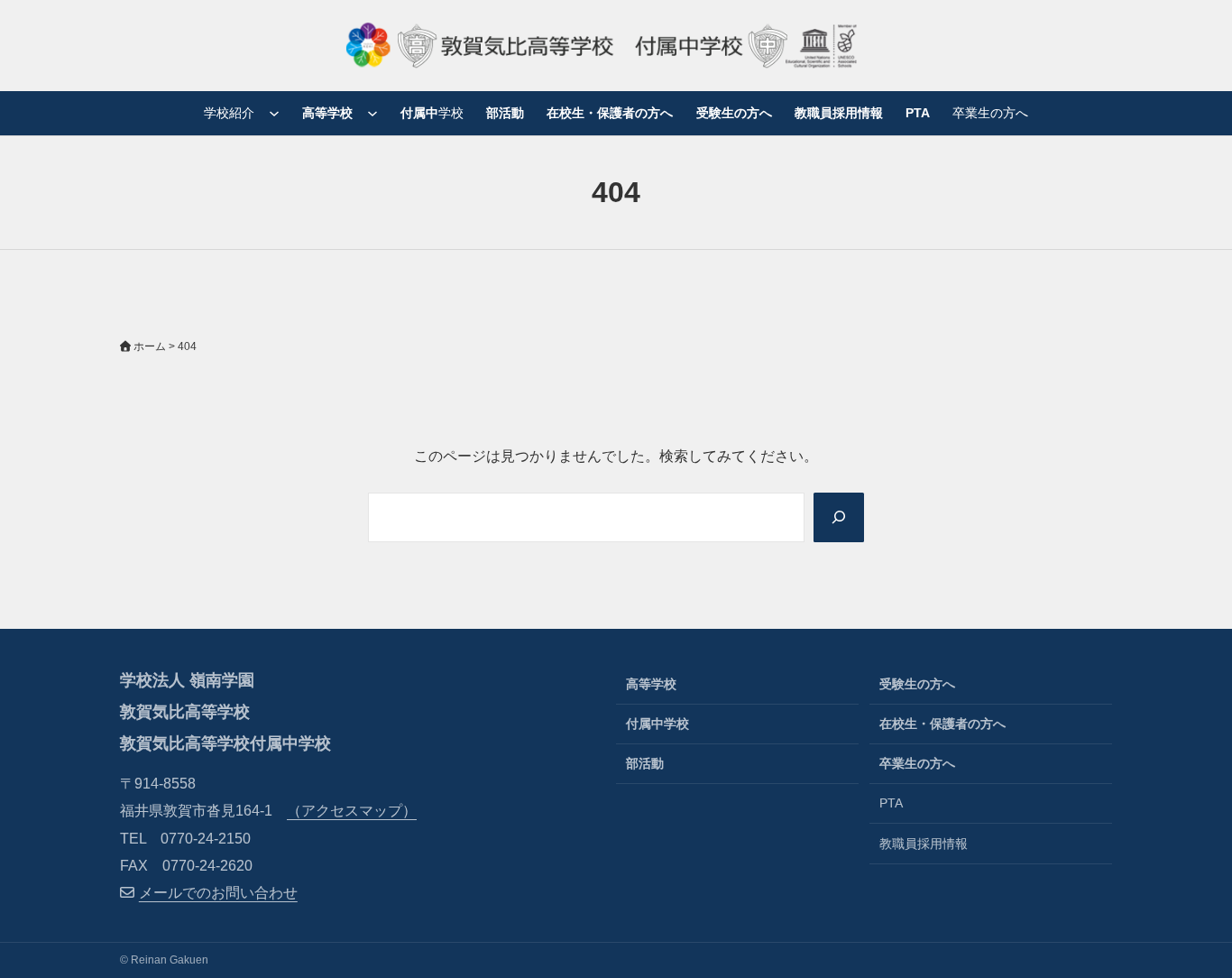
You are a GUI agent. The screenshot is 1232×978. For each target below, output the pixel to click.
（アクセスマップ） (352, 810)
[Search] (839, 517)
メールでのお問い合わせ (218, 892)
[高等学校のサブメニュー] (372, 112)
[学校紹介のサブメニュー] (274, 112)
